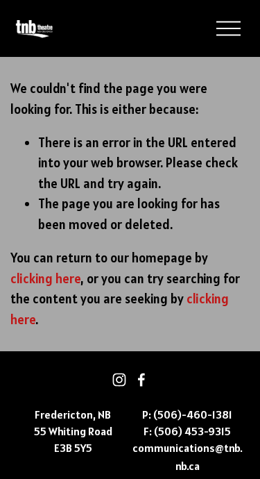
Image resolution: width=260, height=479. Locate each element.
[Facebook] (141, 380)
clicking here (45, 279)
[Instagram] (119, 380)
